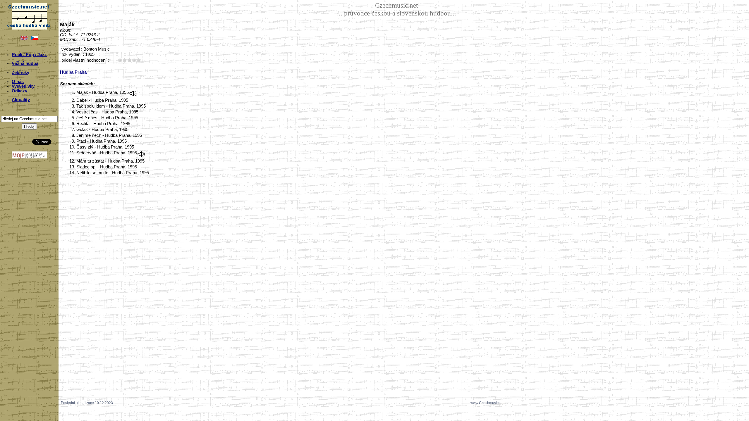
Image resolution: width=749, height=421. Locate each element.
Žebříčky (20, 72)
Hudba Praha (73, 72)
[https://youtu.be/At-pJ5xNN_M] (133, 92)
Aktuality (21, 99)
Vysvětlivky (23, 86)
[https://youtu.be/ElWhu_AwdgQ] (141, 153)
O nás (18, 81)
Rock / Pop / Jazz (29, 54)
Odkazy (19, 91)
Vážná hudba (25, 63)
